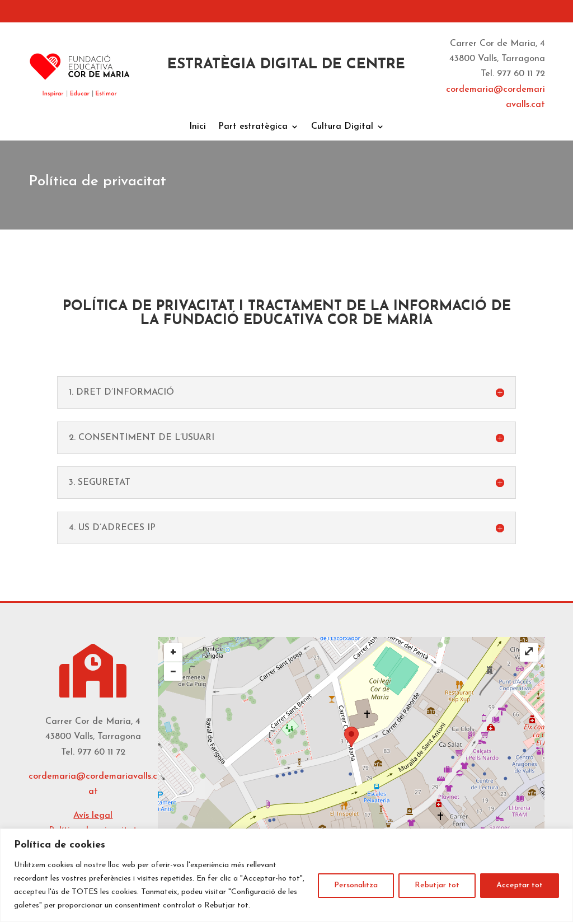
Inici (197, 127)
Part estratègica (253, 127)
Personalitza (356, 885)
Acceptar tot (519, 885)
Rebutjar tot (437, 885)
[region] (286, 875)
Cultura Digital (342, 127)
